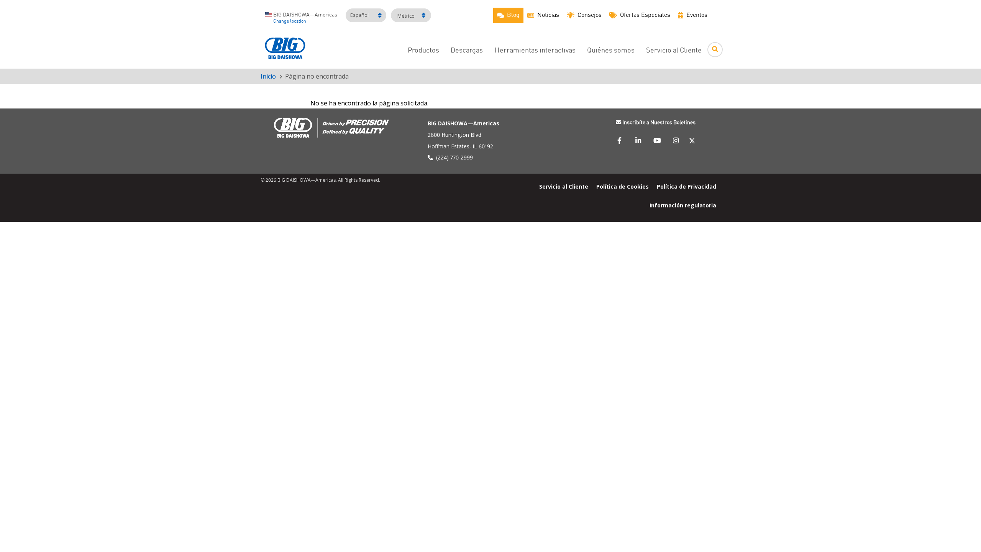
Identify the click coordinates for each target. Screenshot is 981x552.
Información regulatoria (683, 205)
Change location (289, 21)
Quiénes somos (611, 51)
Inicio (268, 76)
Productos (423, 51)
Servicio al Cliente (674, 51)
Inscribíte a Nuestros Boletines (659, 122)
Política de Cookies (622, 186)
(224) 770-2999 (454, 157)
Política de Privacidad (686, 186)
